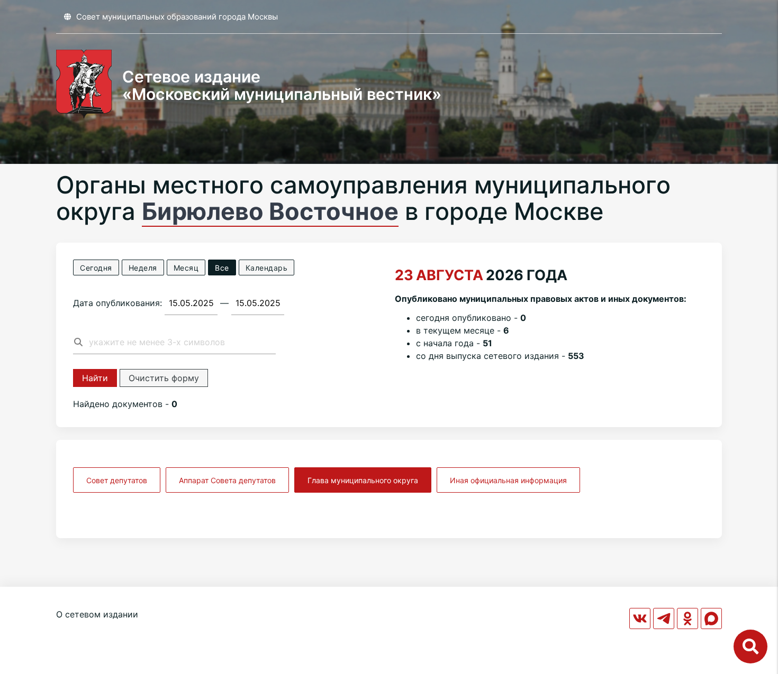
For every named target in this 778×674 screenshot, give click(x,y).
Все (222, 267)
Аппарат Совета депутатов (227, 480)
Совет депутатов (116, 480)
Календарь (267, 267)
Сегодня (96, 267)
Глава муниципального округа (362, 480)
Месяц (186, 267)
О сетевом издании (97, 614)
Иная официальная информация (508, 480)
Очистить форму (164, 378)
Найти (95, 378)
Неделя (143, 267)
